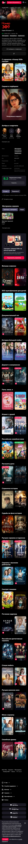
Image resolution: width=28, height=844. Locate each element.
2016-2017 (7, 33)
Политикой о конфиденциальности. (12, 836)
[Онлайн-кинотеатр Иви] (4, 2)
